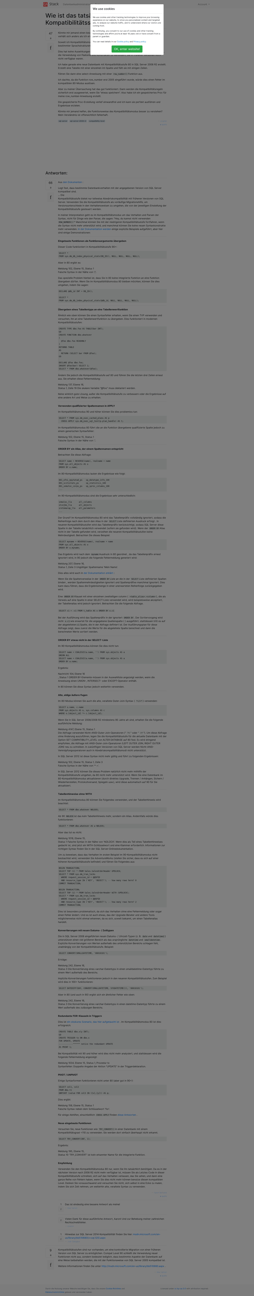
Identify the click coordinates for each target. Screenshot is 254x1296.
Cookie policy (123, 41)
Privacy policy (139, 41)
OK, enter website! (127, 49)
